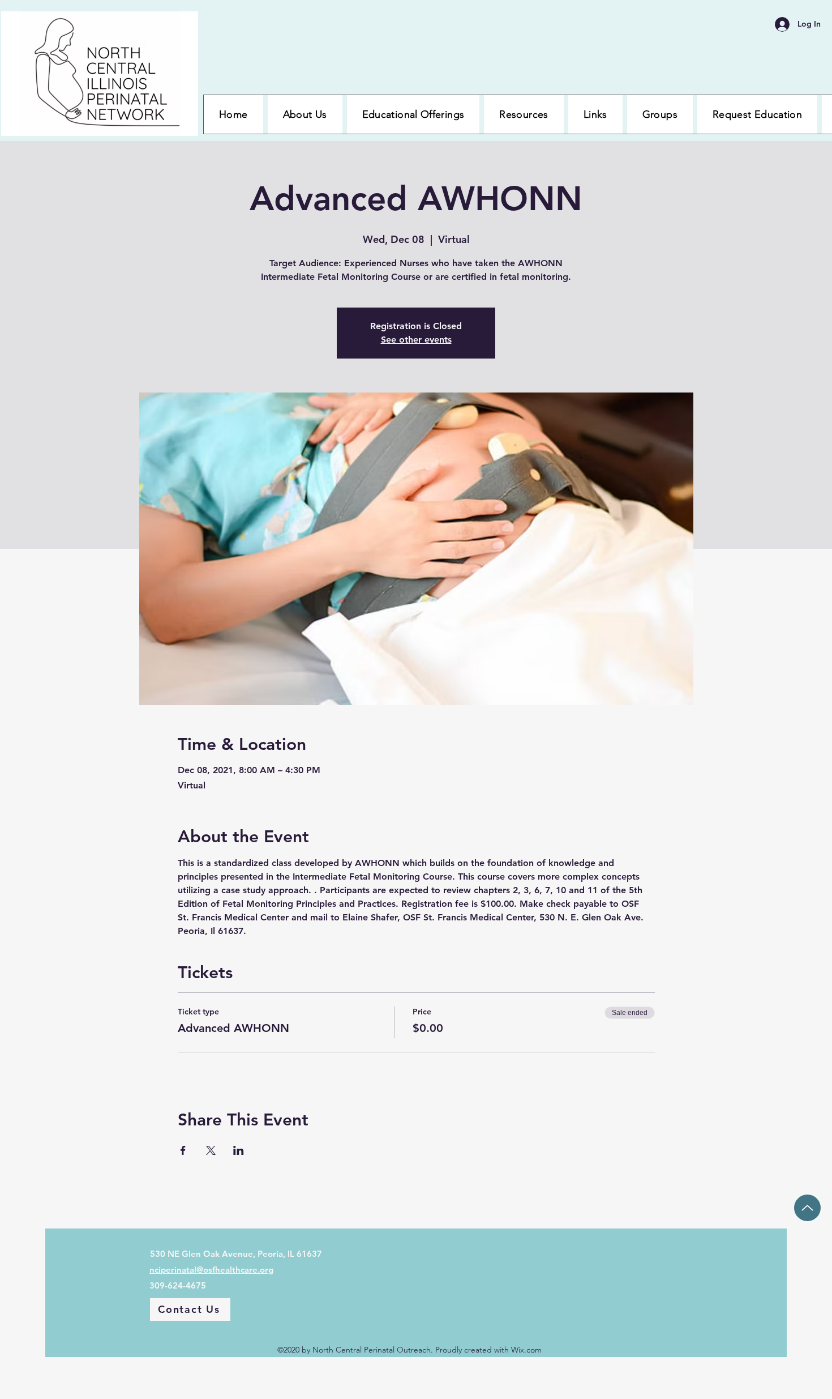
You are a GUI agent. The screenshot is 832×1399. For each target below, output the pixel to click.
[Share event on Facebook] (183, 1150)
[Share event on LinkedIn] (238, 1150)
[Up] (807, 1208)
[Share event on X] (210, 1150)
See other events (416, 339)
